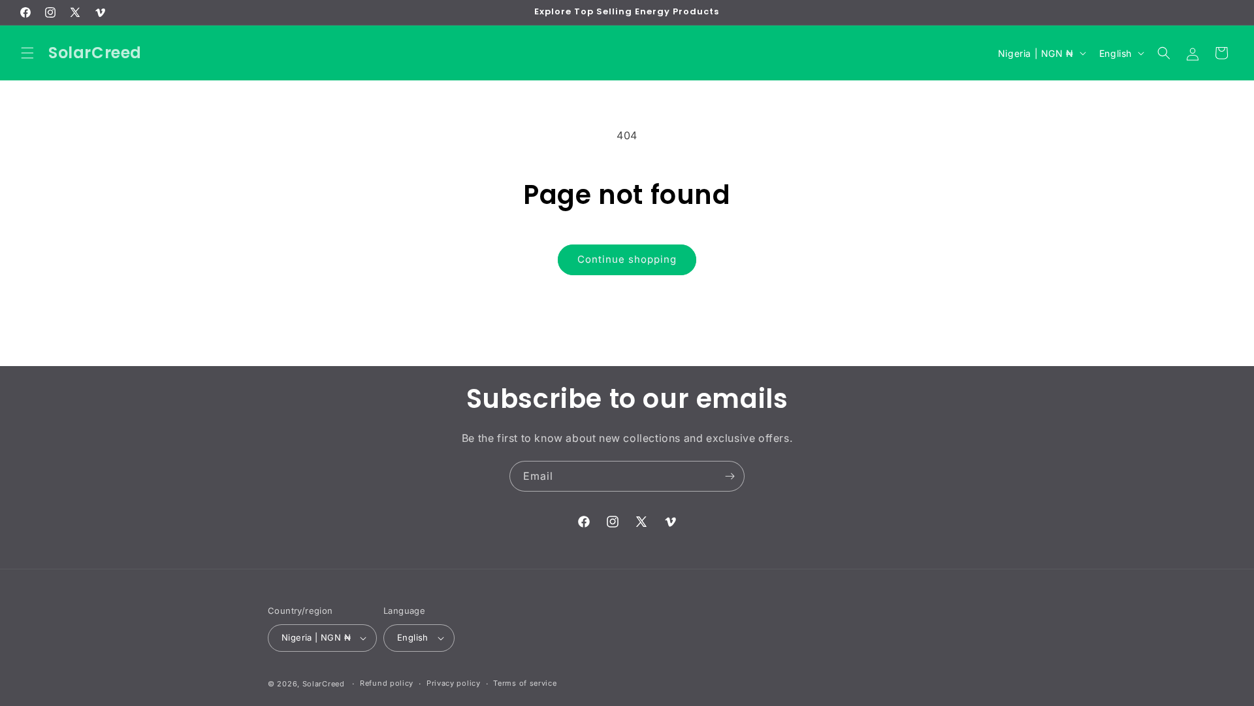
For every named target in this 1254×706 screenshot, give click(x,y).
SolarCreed (323, 683)
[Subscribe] (729, 476)
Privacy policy (453, 683)
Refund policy (386, 683)
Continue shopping (627, 259)
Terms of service (524, 683)
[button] (27, 53)
